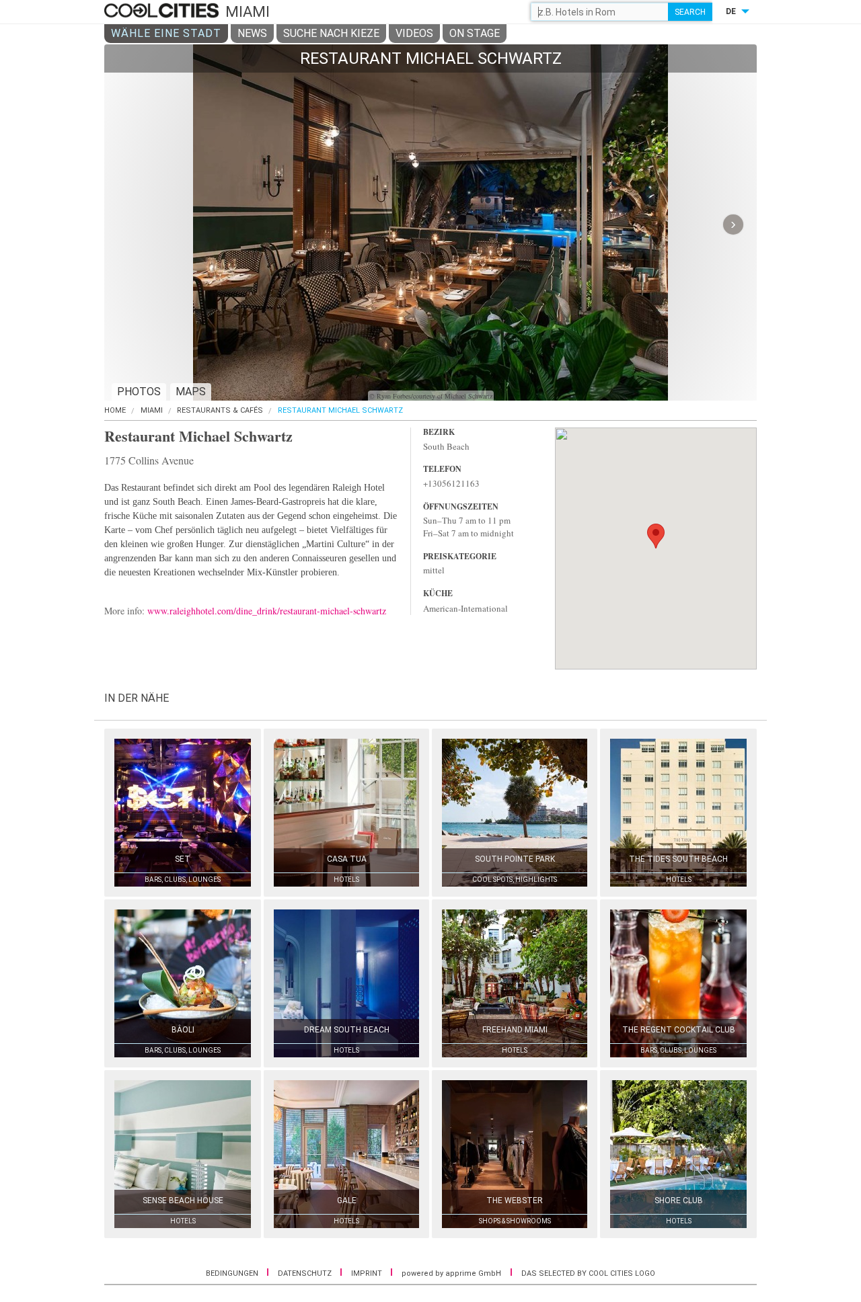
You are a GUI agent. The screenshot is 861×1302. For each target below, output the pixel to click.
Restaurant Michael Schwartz (340, 410)
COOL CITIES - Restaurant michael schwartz (163, 11)
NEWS (252, 33)
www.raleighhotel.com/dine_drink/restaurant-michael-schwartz (266, 610)
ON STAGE (474, 33)
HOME (115, 410)
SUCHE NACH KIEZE (331, 33)
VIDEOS (414, 33)
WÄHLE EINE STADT (166, 33)
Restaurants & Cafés (220, 410)
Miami (152, 410)
